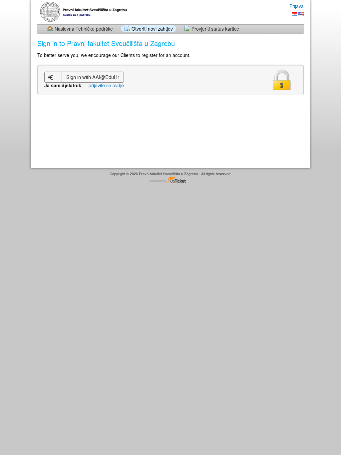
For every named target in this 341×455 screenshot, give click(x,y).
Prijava (296, 6)
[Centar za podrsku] (85, 12)
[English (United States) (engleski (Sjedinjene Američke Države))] (301, 14)
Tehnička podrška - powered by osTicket (170, 180)
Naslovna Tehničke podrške (84, 28)
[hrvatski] (294, 14)
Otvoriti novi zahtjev (152, 28)
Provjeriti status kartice (215, 28)
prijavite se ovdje (106, 85)
